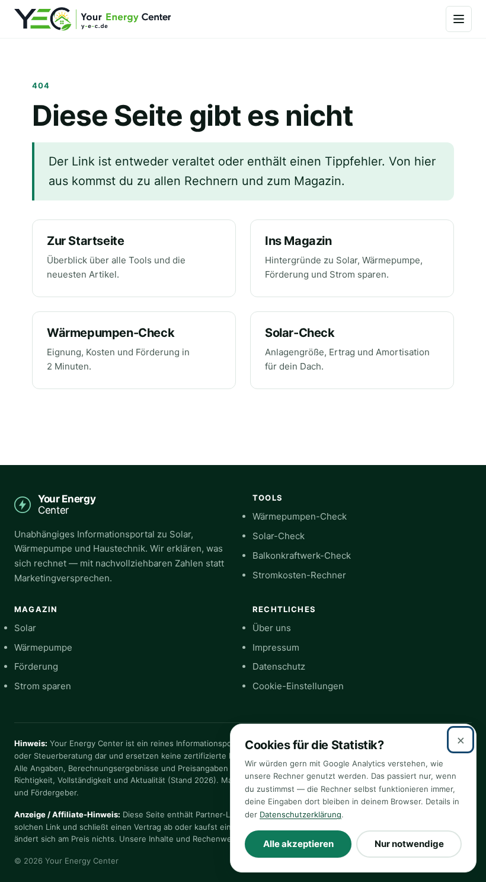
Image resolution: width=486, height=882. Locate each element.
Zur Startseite (85, 241)
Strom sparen (42, 686)
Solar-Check (300, 333)
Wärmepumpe (43, 647)
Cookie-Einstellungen (298, 686)
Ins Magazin (298, 241)
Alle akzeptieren (298, 843)
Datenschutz (278, 666)
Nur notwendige (409, 843)
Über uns (271, 627)
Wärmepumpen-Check (110, 333)
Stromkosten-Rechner (299, 575)
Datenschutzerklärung (300, 814)
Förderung (36, 666)
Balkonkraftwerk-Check (301, 555)
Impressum (275, 647)
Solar (25, 627)
